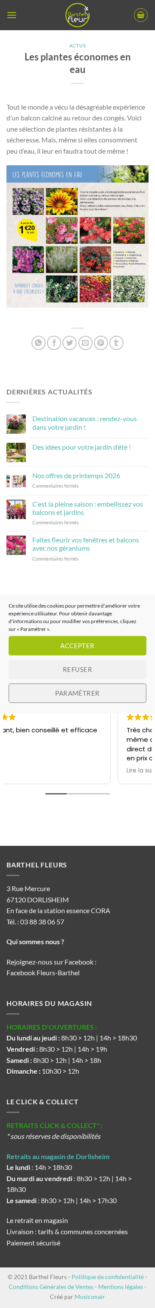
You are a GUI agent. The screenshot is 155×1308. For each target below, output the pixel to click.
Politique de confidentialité (107, 1276)
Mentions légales (120, 1286)
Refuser (77, 669)
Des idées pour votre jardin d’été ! (81, 447)
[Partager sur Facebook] (54, 343)
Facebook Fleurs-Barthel (43, 972)
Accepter (77, 645)
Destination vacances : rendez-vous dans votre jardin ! (84, 422)
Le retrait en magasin (37, 1220)
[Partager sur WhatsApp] (38, 343)
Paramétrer (77, 693)
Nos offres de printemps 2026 (76, 475)
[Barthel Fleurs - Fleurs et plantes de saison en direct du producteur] (77, 15)
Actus (77, 45)
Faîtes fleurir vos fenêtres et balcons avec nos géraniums (85, 544)
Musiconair (89, 1296)
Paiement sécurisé (33, 1243)
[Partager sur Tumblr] (116, 343)
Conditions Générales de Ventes (51, 1286)
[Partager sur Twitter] (69, 343)
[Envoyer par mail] (85, 343)
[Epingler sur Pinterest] (101, 343)
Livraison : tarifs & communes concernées (67, 1231)
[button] (11, 14)
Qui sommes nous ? (35, 941)
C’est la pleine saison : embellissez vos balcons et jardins (87, 508)
